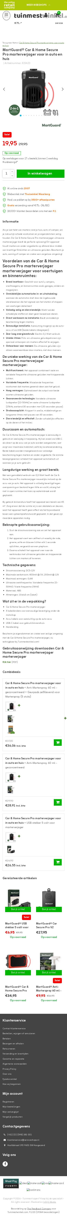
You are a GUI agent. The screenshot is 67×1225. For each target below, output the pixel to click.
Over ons (7, 1074)
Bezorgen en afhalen (13, 1043)
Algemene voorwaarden (15, 1064)
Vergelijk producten (13, 1117)
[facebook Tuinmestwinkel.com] (5, 1164)
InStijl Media (49, 1202)
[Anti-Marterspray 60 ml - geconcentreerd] (10, 719)
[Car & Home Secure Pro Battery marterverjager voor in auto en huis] (18, 963)
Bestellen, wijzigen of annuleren (19, 1033)
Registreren (8, 1102)
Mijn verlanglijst (11, 1112)
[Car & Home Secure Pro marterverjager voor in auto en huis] (11, 707)
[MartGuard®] (51, 125)
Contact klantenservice (14, 1028)
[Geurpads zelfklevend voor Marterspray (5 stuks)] (10, 730)
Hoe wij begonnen (12, 1084)
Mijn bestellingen (11, 1107)
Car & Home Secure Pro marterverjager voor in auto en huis (33, 44)
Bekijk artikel (18, 909)
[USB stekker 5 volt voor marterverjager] (10, 849)
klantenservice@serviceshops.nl (23, 1140)
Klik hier (7, 662)
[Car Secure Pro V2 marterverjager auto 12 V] (49, 900)
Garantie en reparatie (13, 1059)
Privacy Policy (9, 1069)
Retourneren (9, 1049)
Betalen (7, 1039)
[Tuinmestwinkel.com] (9, 5)
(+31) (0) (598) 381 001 (19, 1135)
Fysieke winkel (10, 1079)
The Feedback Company (39, 1209)
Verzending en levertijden (16, 1054)
